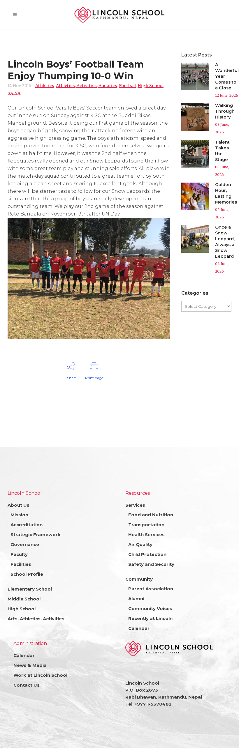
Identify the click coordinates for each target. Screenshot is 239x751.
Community (139, 579)
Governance (24, 544)
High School (151, 85)
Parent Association (150, 588)
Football (127, 85)
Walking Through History (225, 111)
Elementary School (30, 588)
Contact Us (26, 685)
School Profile (26, 574)
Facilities (20, 564)
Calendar (139, 628)
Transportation (146, 524)
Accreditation (26, 524)
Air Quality (140, 544)
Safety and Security (151, 564)
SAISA (14, 93)
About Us (18, 505)
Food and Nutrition (150, 514)
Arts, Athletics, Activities (36, 618)
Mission (19, 514)
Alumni (136, 598)
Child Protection (147, 554)
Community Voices (150, 608)
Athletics (44, 85)
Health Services (146, 534)
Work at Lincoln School (40, 675)
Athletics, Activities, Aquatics (86, 85)
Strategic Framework (35, 534)
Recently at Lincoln (150, 618)
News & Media (30, 665)
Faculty (19, 554)
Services (135, 505)
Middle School (24, 598)
